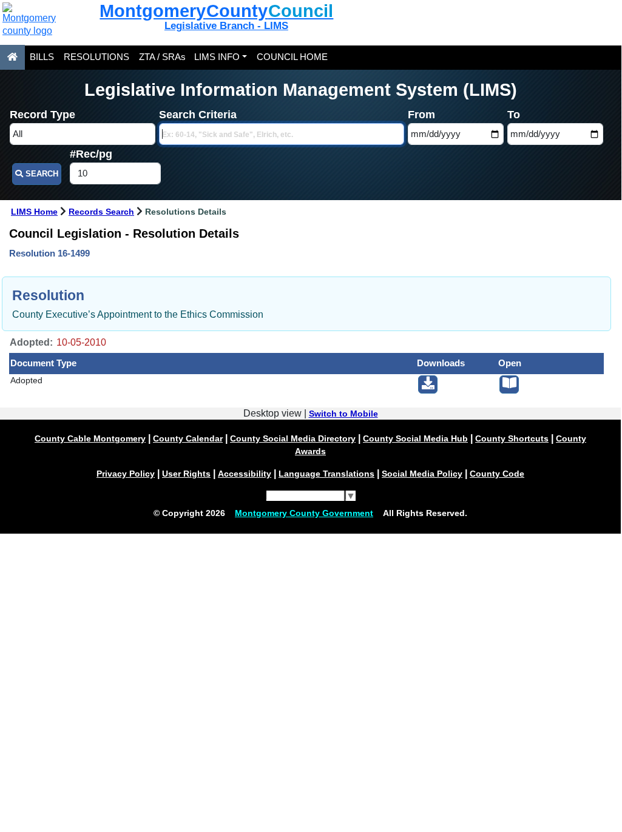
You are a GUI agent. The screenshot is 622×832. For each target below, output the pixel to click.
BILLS (42, 57)
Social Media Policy (422, 473)
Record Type (42, 115)
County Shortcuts (512, 438)
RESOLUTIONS (96, 57)
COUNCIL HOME (292, 57)
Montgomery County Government (304, 513)
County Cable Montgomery (90, 438)
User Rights (186, 473)
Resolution (48, 295)
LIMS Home (34, 211)
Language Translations (326, 473)
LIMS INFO (217, 57)
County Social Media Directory (293, 438)
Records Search (101, 211)
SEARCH (40, 173)
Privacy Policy (125, 473)
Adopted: (31, 342)
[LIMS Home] (12, 57)
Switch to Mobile (343, 413)
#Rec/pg (91, 154)
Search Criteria (198, 115)
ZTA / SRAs (162, 57)
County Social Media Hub (415, 438)
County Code (497, 473)
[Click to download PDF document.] (428, 384)
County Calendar (188, 438)
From (421, 115)
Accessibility (244, 473)
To (513, 115)
